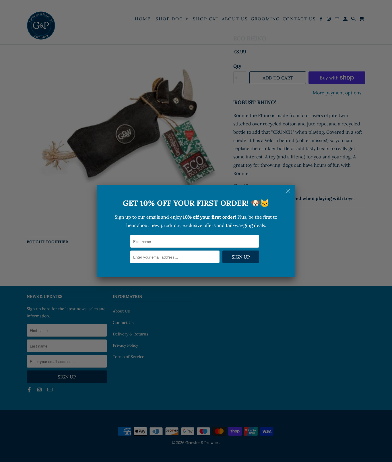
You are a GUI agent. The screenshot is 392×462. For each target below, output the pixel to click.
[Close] (288, 191)
